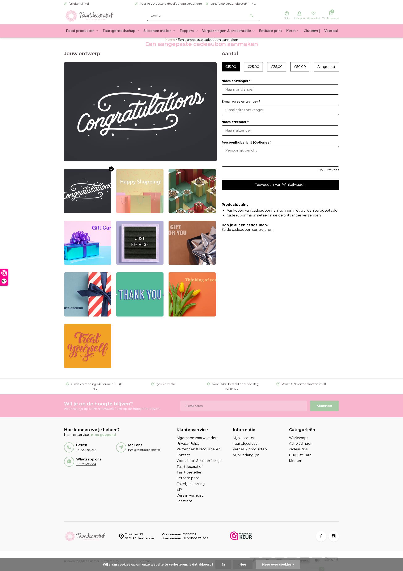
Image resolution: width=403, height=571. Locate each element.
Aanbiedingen (301, 444)
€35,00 (277, 67)
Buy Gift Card (300, 455)
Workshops (298, 438)
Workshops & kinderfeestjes (200, 461)
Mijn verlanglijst (246, 455)
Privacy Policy (188, 444)
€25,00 (253, 67)
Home (170, 40)
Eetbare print (270, 31)
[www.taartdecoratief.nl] (89, 15)
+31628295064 (86, 449)
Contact (183, 455)
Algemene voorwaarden (197, 438)
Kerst (291, 31)
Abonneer (324, 406)
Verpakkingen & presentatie (226, 31)
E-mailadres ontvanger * (241, 101)
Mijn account (244, 438)
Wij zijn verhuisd (190, 495)
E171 (180, 490)
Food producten (80, 31)
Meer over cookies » (278, 564)
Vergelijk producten (250, 449)
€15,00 (230, 67)
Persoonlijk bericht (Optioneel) (246, 142)
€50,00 (300, 67)
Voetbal (331, 31)
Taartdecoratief (190, 467)
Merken (295, 461)
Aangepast (326, 67)
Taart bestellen (189, 472)
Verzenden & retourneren (199, 449)
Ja (223, 564)
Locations (184, 501)
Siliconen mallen (157, 31)
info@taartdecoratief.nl (144, 449)
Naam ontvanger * (236, 81)
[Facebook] (321, 536)
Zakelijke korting (191, 484)
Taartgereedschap (118, 31)
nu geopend (105, 435)
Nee (243, 564)
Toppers (186, 31)
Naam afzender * (235, 122)
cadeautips (298, 449)
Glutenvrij (312, 31)
